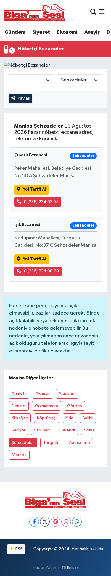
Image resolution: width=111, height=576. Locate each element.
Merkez (19, 455)
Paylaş (24, 98)
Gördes (74, 406)
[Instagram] (66, 522)
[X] (45, 522)
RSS (18, 549)
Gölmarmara (46, 406)
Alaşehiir (67, 393)
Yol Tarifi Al (34, 189)
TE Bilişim (70, 567)
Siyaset (41, 32)
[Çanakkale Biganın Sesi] (35, 12)
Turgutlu (51, 442)
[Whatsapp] (77, 522)
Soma (89, 430)
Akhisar (43, 393)
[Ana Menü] (102, 12)
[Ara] (93, 12)
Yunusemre (79, 442)
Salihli (88, 418)
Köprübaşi (47, 418)
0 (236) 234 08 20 (41, 271)
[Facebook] (34, 522)
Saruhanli (43, 430)
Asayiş (92, 32)
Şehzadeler (23, 442)
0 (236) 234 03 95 (41, 202)
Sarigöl (18, 430)
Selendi (67, 430)
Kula (69, 418)
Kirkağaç (20, 418)
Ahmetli (19, 393)
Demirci (19, 406)
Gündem (14, 32)
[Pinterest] (55, 522)
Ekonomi (67, 32)
